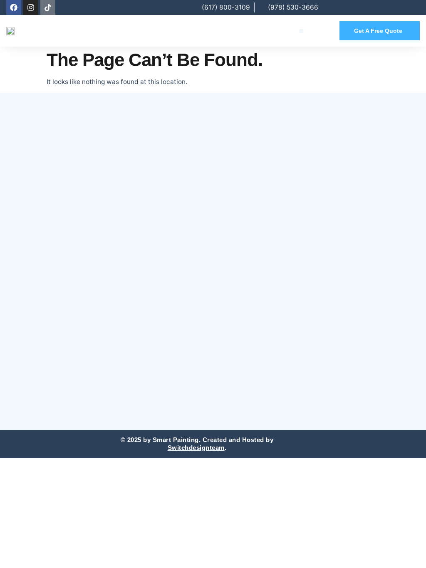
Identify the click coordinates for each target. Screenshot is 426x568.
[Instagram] (30, 7)
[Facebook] (13, 7)
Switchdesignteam (196, 447)
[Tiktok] (47, 7)
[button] (301, 31)
